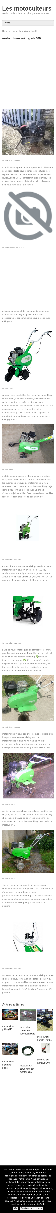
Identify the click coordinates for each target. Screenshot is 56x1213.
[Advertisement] (28, 71)
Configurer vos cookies (31, 1208)
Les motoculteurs (26, 8)
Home (5, 31)
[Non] (52, 1189)
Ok (15, 1208)
